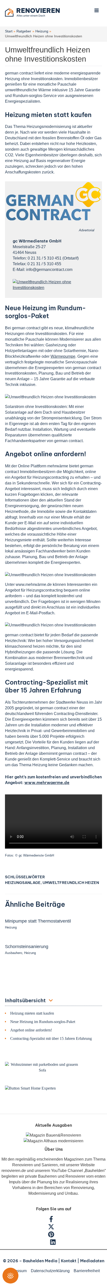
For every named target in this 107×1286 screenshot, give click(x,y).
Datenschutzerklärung (50, 1270)
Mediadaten (92, 1260)
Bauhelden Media (40, 1260)
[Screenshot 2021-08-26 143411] (53, 284)
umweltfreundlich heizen (71, 882)
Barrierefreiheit (87, 1270)
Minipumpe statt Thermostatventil (38, 921)
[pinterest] (53, 1236)
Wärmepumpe (63, 356)
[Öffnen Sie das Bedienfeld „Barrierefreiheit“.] (10, 1276)
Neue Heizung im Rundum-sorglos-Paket (42, 1021)
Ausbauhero (13, 953)
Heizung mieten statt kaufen (32, 1013)
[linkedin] (53, 1243)
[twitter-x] (53, 1228)
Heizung (11, 927)
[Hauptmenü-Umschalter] (96, 10)
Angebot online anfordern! (31, 1030)
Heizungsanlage (23, 882)
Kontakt (68, 1260)
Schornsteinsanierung (26, 946)
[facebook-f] (53, 1220)
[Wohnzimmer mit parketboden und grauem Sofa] (42, 1067)
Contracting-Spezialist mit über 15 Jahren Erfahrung (51, 1038)
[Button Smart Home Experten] (30, 1088)
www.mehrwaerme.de (46, 782)
